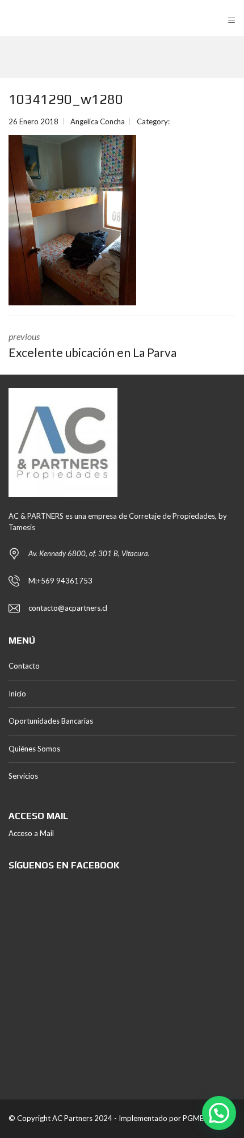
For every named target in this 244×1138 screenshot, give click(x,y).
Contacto (24, 665)
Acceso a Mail (31, 833)
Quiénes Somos (34, 748)
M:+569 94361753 (60, 580)
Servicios (23, 775)
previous (92, 345)
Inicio (17, 693)
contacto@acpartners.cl (67, 607)
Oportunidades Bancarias (51, 720)
